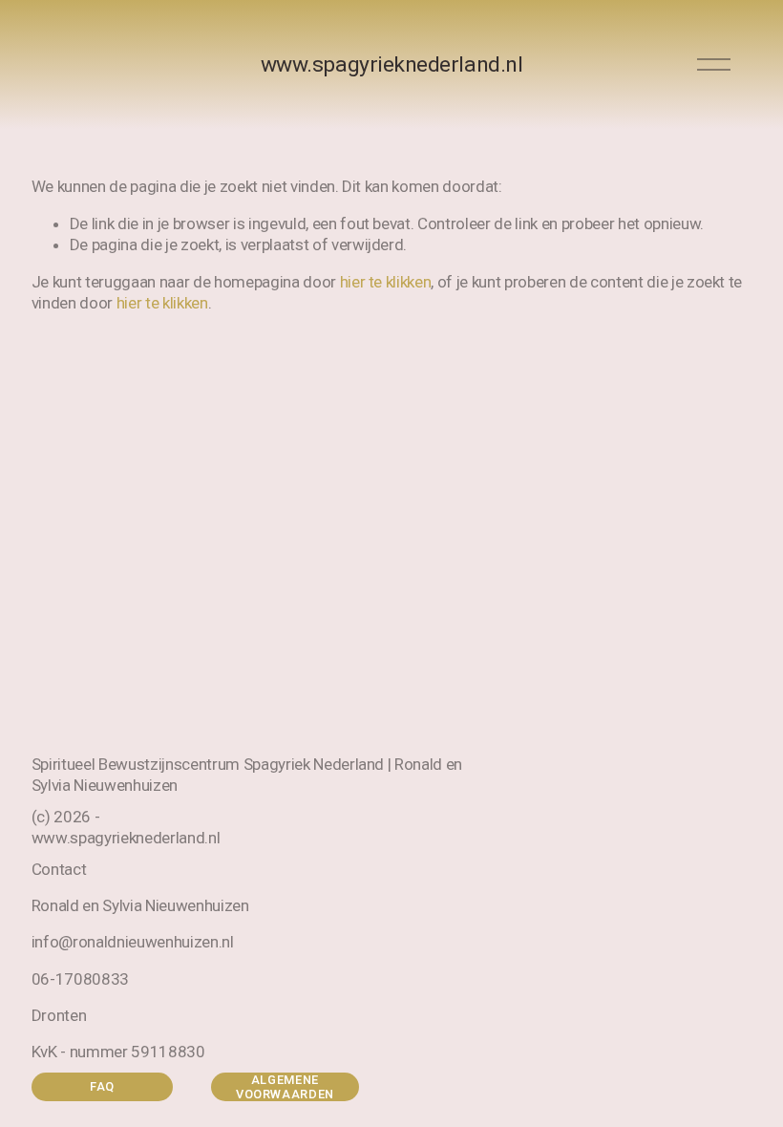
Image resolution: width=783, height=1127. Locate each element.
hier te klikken (386, 281)
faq (102, 1086)
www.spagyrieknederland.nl (392, 64)
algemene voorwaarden (285, 1087)
